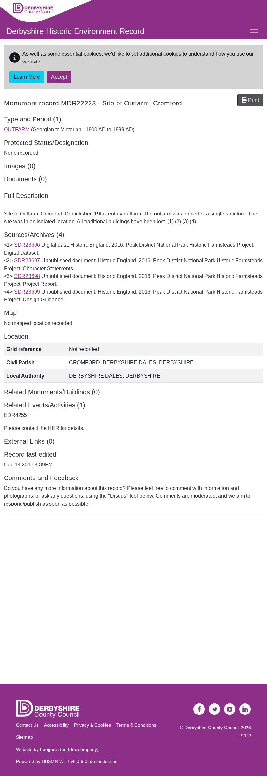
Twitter (214, 709)
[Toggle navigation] (254, 29)
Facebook (199, 709)
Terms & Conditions (136, 724)
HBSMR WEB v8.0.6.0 (66, 761)
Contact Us (27, 724)
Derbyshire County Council (211, 727)
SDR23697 (27, 260)
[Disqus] (133, 600)
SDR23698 (27, 276)
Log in (244, 734)
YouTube (230, 709)
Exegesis (49, 749)
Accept (59, 77)
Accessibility (56, 724)
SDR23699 (27, 292)
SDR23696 (27, 245)
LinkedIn (245, 709)
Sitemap (24, 737)
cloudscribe (106, 761)
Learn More (27, 77)
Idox (72, 749)
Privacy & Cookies (92, 724)
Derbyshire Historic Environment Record (75, 31)
